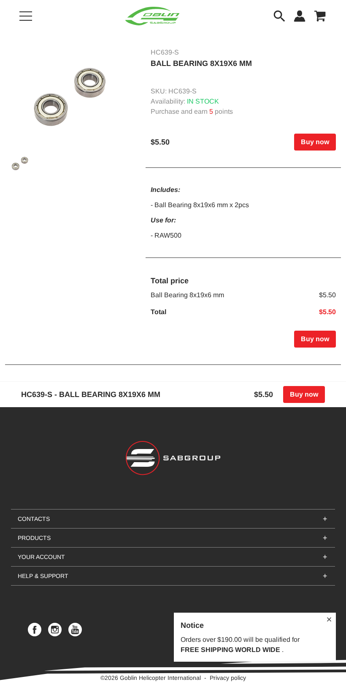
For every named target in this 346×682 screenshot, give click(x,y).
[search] (279, 16)
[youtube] (75, 629)
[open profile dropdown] (299, 16)
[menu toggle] (26, 16)
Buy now (315, 141)
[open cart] (319, 16)
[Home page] (152, 16)
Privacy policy (228, 677)
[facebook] (34, 629)
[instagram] (55, 629)
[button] (70, 96)
